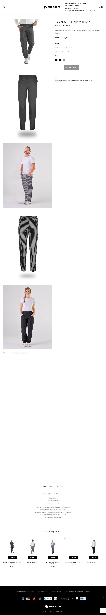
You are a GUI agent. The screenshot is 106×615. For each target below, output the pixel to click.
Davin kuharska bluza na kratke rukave (12, 563)
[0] (100, 7)
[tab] (44, 486)
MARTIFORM (61, 82)
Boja (56, 55)
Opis (44, 486)
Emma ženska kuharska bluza (73, 562)
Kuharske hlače (72, 80)
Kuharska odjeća (64, 80)
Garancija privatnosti (72, 8)
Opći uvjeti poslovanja (72, 6)
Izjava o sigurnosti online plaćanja (76, 10)
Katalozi (92, 10)
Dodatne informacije (56, 486)
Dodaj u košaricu (73, 67)
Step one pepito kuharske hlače (53, 563)
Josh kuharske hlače (33, 562)
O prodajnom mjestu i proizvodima (75, 3)
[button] (57, 47)
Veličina (57, 43)
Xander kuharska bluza (93, 562)
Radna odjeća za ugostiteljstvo (84, 80)
